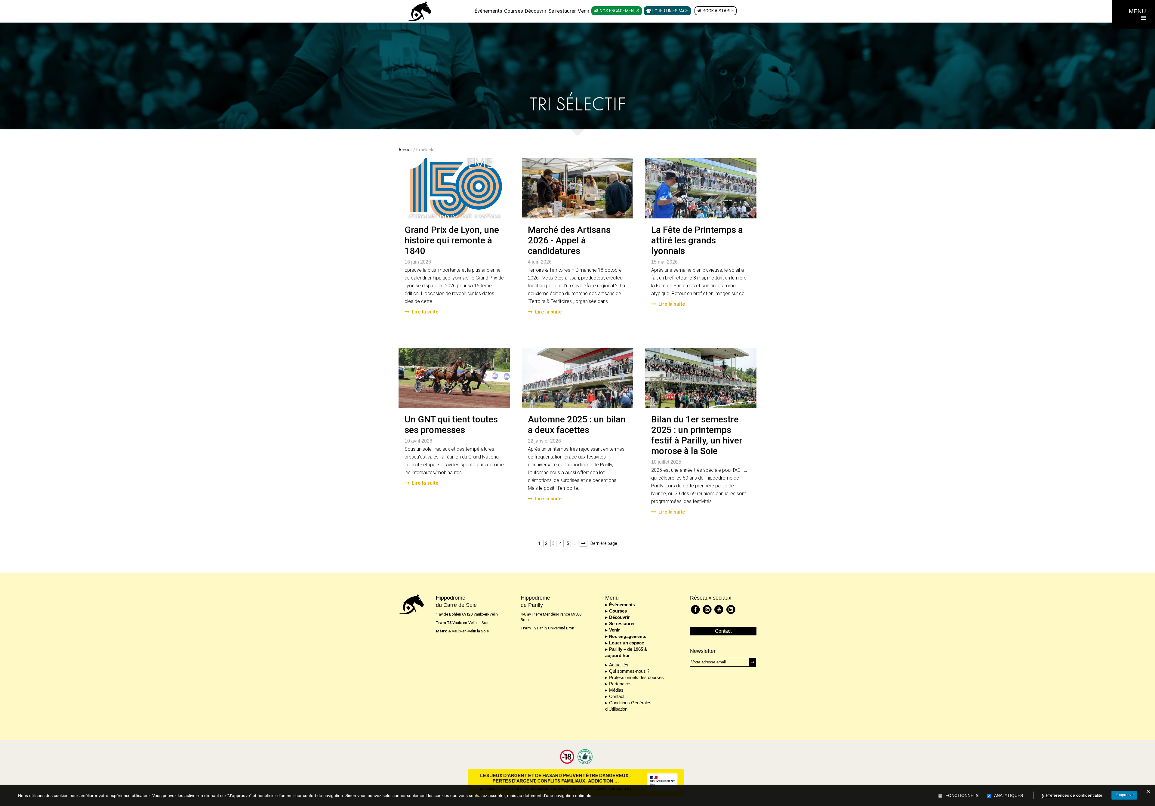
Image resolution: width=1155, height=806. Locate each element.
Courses (513, 11)
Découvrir (536, 11)
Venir (584, 11)
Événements (488, 11)
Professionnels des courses (636, 677)
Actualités (618, 664)
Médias (616, 690)
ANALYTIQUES (1008, 795)
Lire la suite (425, 312)
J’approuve (1124, 794)
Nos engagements (619, 10)
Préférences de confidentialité (1074, 795)
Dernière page (603, 543)
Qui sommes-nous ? (629, 671)
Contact (616, 696)
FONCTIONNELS (961, 795)
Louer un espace (670, 10)
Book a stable (718, 10)
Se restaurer (562, 11)
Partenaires (620, 683)
